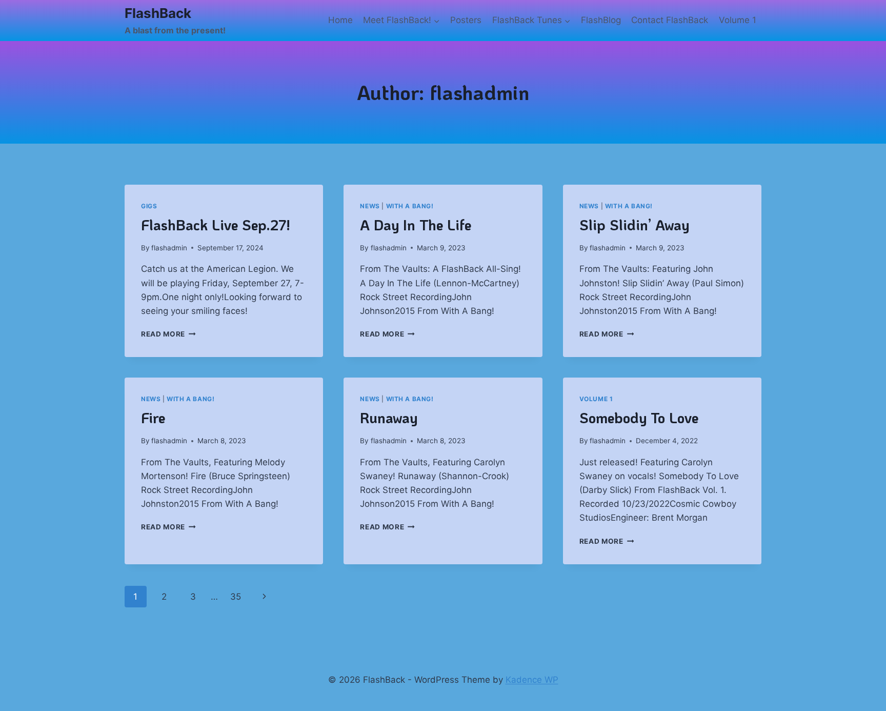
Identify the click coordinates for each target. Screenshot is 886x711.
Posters (465, 20)
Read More (168, 334)
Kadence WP (532, 680)
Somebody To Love (638, 417)
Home (340, 20)
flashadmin (169, 248)
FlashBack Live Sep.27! (215, 224)
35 (235, 596)
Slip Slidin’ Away (634, 224)
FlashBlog (601, 20)
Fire (153, 417)
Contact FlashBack (669, 20)
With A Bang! (410, 206)
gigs (149, 206)
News (369, 206)
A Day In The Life (415, 224)
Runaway (388, 417)
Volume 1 (737, 20)
